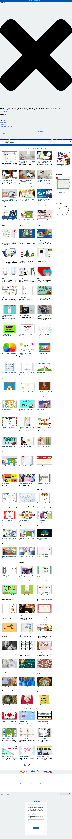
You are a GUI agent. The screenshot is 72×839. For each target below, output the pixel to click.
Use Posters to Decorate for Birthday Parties (44, 428)
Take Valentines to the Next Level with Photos (44, 503)
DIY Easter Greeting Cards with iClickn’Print (8, 316)
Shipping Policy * (4, 779)
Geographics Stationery (60, 216)
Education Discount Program (24, 781)
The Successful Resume (24, 502)
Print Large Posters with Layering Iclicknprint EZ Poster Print (8, 335)
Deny (9, 130)
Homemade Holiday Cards (24, 704)
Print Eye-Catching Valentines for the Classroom (44, 278)
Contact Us (21, 787)
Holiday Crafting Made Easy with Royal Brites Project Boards (44, 239)
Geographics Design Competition (43, 721)
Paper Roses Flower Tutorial (7, 668)
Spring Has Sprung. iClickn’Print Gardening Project (43, 595)
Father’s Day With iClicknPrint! (25, 633)
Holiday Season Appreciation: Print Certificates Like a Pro (43, 181)
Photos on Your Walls (41, 409)
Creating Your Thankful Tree (42, 668)
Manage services (3, 124)
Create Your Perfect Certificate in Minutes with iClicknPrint (43, 200)
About (6, 139)
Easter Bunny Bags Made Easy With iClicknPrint (9, 557)
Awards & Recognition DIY (61, 206)
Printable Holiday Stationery (7, 180)
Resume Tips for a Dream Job (42, 704)
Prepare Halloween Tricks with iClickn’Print (25, 447)
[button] (36, 55)
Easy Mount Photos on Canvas (43, 446)
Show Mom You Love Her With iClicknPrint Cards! (8, 614)
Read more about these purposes (6, 128)
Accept (3, 130)
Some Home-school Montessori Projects (25, 521)
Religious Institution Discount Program (26, 783)
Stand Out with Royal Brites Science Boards (26, 239)
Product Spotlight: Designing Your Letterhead (43, 484)
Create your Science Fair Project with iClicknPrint (26, 220)
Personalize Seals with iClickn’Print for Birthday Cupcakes (26, 557)
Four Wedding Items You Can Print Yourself (43, 316)
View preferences (18, 130)
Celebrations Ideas (59, 210)
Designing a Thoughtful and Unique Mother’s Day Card (43, 651)
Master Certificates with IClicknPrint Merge (9, 297)
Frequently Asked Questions (42, 783)
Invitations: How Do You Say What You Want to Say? (44, 335)
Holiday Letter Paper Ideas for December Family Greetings (25, 181)
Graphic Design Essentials (42, 738)
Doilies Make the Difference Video (61, 783)
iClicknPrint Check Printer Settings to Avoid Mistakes (26, 335)
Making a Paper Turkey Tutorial (8, 686)
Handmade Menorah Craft (24, 686)
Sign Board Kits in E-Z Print (7, 483)
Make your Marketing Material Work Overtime (9, 373)
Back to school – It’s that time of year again (44, 634)
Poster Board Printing (41, 296)
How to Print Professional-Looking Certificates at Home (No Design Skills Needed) (9, 200)
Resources (13, 139)
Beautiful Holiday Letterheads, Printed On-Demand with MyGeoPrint (44, 162)
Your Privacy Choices (4, 133)
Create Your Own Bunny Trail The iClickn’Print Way (8, 595)
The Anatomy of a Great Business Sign (26, 372)
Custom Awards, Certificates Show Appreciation (8, 428)
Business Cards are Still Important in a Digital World (26, 392)
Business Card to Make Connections (26, 668)
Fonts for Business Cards (24, 315)
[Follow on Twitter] (68, 139)
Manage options (3, 122)
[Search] (66, 171)
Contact (20, 139)
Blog (10, 139)
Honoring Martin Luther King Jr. (8, 650)
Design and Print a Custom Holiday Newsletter (26, 466)
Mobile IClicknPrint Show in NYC (25, 483)
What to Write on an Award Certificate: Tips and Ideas (44, 220)
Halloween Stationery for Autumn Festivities (25, 278)
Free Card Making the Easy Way (43, 257)
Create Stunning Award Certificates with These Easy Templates (27, 200)
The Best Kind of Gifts (41, 686)
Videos (38, 785)
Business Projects (59, 208)
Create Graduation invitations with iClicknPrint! (25, 651)
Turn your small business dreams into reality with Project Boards (26, 428)
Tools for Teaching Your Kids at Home (9, 465)
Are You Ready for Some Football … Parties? (26, 410)
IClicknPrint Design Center (42, 781)
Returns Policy (3, 781)
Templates (2, 139)
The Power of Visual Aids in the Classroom (25, 354)
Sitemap (56, 785)
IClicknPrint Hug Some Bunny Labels (26, 594)
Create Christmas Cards (24, 257)
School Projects (59, 229)
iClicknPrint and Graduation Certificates (44, 613)
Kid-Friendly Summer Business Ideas (9, 391)
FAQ (17, 139)
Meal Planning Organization (42, 465)
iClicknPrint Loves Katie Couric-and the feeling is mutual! (27, 614)
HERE (39, 0)
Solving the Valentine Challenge (8, 520)
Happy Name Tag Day (23, 738)
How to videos (58, 220)
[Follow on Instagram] (67, 139)
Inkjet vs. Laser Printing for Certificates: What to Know (27, 162)
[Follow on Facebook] (66, 139)
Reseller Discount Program (24, 779)
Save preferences (30, 130)
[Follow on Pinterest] (69, 139)
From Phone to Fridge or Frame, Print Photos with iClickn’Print (26, 576)
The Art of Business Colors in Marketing (9, 353)
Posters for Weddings (41, 372)
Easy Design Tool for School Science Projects (26, 539)
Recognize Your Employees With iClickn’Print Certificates (43, 576)
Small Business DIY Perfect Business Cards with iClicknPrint (9, 576)
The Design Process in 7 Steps (43, 756)
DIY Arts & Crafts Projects (60, 214)
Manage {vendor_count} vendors (6, 126)
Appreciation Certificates (24, 756)
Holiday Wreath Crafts (6, 704)
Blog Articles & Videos (59, 779)
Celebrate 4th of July (23, 721)
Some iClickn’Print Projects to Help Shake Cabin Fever (43, 539)
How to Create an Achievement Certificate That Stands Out (8, 258)
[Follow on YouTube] (70, 139)
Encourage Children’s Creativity (8, 738)
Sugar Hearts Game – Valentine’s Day (9, 721)
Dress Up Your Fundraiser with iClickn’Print (8, 503)
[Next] (29, 765)
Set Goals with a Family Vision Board (9, 538)
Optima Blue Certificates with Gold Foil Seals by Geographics (62, 194)
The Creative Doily (58, 781)
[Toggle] (69, 208)
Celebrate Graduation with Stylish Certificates (8, 220)
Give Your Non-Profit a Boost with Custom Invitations (25, 297)
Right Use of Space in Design (7, 756)
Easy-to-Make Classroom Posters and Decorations (44, 392)
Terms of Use (3, 785)
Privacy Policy (2, 135)
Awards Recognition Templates (42, 779)
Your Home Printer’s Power (42, 353)
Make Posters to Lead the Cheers (8, 446)
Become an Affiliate (22, 785)
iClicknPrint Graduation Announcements (9, 633)
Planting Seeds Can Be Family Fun (43, 556)
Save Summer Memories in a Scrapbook (7, 410)
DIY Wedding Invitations (41, 520)
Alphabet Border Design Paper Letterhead (7, 239)
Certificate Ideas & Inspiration (61, 212)
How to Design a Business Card (8, 161)
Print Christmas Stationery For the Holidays (8, 278)
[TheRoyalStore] (10, 142)
